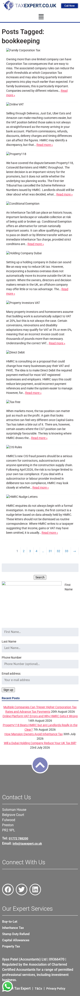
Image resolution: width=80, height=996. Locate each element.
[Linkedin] (35, 889)
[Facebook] (8, 889)
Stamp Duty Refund (15, 934)
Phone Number (12, 657)
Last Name (9, 641)
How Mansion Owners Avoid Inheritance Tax (33, 734)
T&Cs (38, 988)
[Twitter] (21, 889)
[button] (41, 17)
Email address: (11, 673)
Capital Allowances (15, 940)
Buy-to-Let (9, 922)
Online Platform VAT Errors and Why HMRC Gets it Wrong (40, 716)
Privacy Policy (55, 988)
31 (50, 551)
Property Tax (11, 946)
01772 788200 (18, 838)
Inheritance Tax (13, 928)
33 (66, 551)
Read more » (44, 144)
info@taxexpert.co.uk (27, 843)
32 (58, 551)
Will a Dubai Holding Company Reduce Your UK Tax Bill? (40, 743)
